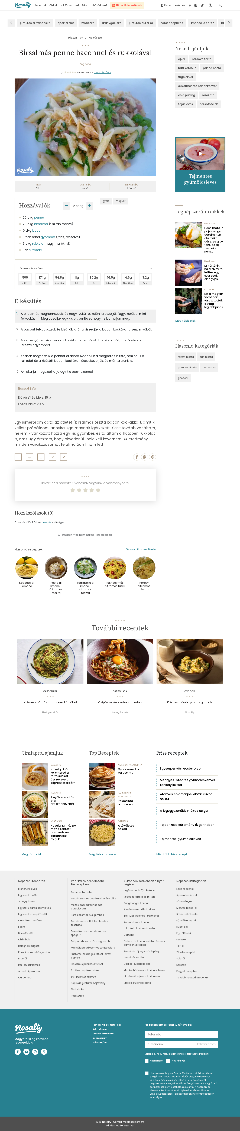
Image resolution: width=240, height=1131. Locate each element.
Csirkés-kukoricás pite (137, 964)
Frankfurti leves (27, 889)
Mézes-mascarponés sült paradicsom (86, 906)
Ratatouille (77, 995)
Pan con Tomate (81, 892)
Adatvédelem (100, 1029)
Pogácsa (85, 64)
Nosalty (189, 712)
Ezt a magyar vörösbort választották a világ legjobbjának (213, 300)
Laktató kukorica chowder (139, 928)
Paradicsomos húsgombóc (34, 952)
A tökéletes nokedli (126, 827)
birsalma (41, 224)
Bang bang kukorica (136, 903)
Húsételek (182, 927)
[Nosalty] (23, 5)
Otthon (209, 289)
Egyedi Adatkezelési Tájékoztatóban (171, 1093)
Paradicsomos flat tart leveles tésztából (89, 923)
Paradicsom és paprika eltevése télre (93, 898)
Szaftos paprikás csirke (85, 970)
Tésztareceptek (186, 952)
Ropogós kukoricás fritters (139, 897)
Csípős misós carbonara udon (120, 702)
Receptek (40, 5)
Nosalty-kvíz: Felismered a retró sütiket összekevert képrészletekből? (63, 776)
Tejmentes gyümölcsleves (180, 839)
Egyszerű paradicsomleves (34, 908)
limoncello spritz (202, 23)
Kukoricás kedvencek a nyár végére (144, 882)
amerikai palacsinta (130, 765)
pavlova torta (202, 59)
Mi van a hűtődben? (94, 5)
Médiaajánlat (100, 1042)
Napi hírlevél (156, 1060)
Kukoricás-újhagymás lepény (141, 951)
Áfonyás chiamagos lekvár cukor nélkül (186, 796)
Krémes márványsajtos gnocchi (189, 702)
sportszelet (66, 23)
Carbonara (24, 977)
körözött (208, 95)
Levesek (181, 939)
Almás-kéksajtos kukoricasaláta (143, 976)
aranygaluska (112, 23)
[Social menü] (196, 5)
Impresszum (99, 1038)
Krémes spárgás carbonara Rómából (50, 702)
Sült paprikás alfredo (83, 976)
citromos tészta (91, 38)
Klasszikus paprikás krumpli (87, 964)
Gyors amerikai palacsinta (129, 771)
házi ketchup (187, 68)
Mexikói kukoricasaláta (137, 983)
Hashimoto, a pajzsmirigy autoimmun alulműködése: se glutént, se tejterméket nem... (213, 239)
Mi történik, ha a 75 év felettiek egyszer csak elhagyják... (214, 272)
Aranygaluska (26, 901)
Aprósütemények (186, 895)
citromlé (35, 250)
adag (79, 206)
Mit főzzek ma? (69, 5)
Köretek (181, 965)
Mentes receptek (186, 908)
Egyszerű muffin (28, 895)
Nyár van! (210, 223)
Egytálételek (183, 933)
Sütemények (184, 901)
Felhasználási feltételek (106, 1024)
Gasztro (56, 765)
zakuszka (88, 23)
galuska (123, 821)
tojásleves (185, 104)
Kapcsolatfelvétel (103, 1033)
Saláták (180, 958)
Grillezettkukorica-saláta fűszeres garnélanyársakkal (144, 943)
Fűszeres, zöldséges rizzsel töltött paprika (91, 955)
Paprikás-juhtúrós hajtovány (88, 983)
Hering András (50, 712)
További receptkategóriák (192, 977)
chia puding (186, 95)
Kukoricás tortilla (134, 957)
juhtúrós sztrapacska (35, 23)
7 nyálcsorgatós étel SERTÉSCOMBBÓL (62, 801)
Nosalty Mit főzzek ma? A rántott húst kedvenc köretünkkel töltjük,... (63, 832)
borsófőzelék (208, 104)
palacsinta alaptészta (124, 794)
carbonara (209, 367)
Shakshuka (77, 989)
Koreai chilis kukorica (136, 922)
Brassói (22, 958)
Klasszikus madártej (30, 920)
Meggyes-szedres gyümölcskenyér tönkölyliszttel (187, 782)
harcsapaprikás (171, 23)
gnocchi (183, 378)
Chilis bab (24, 939)
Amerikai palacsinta (30, 971)
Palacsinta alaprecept (126, 802)
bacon (37, 230)
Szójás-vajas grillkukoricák (139, 909)
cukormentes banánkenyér (197, 86)
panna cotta (212, 68)
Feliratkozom (206, 1044)
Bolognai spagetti (29, 946)
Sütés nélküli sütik (187, 914)
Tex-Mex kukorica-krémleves (141, 916)
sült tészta (206, 357)
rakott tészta (186, 357)
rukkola (37, 243)
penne (39, 217)
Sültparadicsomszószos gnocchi (90, 941)
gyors (106, 201)
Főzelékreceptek (186, 920)
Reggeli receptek (186, 971)
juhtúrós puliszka (141, 23)
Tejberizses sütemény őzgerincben (187, 825)
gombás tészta (187, 367)
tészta (72, 38)
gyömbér (48, 237)
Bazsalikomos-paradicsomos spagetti (88, 933)
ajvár (181, 59)
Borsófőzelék (26, 933)
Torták (180, 946)
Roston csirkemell (29, 965)
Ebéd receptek (185, 889)
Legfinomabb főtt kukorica (140, 890)
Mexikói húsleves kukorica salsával (144, 970)
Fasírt (21, 927)
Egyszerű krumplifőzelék (32, 914)
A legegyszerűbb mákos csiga (184, 810)
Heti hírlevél (178, 1060)
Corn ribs (129, 935)
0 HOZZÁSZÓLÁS (102, 72)
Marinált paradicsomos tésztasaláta (93, 947)
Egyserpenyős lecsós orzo (180, 768)
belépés (46, 522)
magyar (120, 201)
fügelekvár (185, 77)
